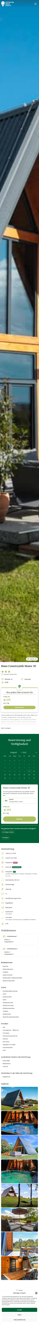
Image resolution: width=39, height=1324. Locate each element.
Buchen (19, 819)
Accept (19, 1310)
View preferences (19, 1320)
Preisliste (5, 838)
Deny (19, 1315)
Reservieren (19, 707)
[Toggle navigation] (35, 4)
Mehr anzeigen (6, 728)
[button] (36, 1293)
